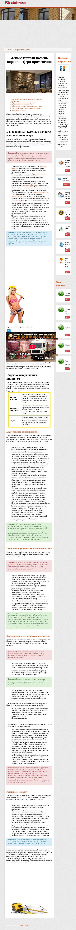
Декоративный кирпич (22, 50)
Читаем (66, 170)
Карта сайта (24, 925)
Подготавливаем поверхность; (22, 105)
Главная (8, 50)
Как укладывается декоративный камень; (26, 108)
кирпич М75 (28, 187)
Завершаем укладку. (18, 110)
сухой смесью (16, 200)
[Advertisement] (38, 34)
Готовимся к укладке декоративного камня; (26, 107)
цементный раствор (18, 196)
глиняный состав (39, 192)
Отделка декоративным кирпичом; (23, 103)
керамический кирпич (30, 185)
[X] (61, 70)
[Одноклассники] (64, 67)
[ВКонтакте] (61, 67)
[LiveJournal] (64, 70)
